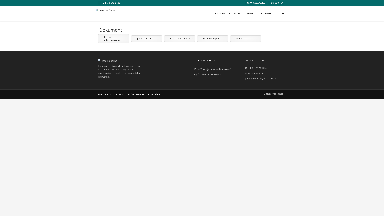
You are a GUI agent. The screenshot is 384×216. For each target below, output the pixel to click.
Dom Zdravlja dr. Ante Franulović (212, 69)
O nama (249, 13)
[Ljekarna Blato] (105, 10)
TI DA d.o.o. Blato (152, 94)
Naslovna (219, 13)
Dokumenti (264, 13)
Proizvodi (234, 13)
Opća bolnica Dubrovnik (207, 74)
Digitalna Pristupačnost (274, 94)
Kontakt (280, 13)
